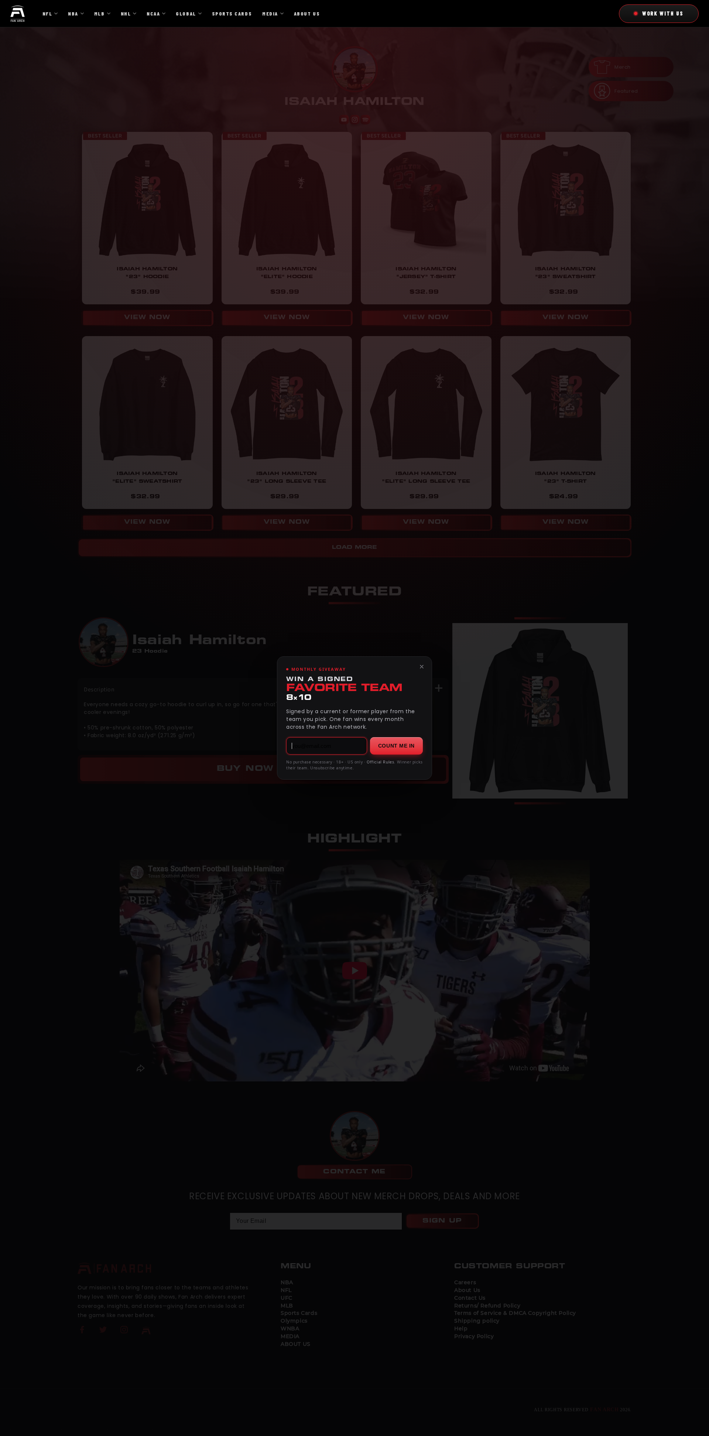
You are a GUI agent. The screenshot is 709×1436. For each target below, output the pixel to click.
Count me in (396, 746)
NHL (126, 13)
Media (270, 13)
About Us (307, 13)
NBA (73, 13)
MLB (99, 13)
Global (186, 13)
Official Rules (380, 762)
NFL (47, 13)
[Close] (421, 666)
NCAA (153, 13)
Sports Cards (232, 13)
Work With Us (663, 13)
